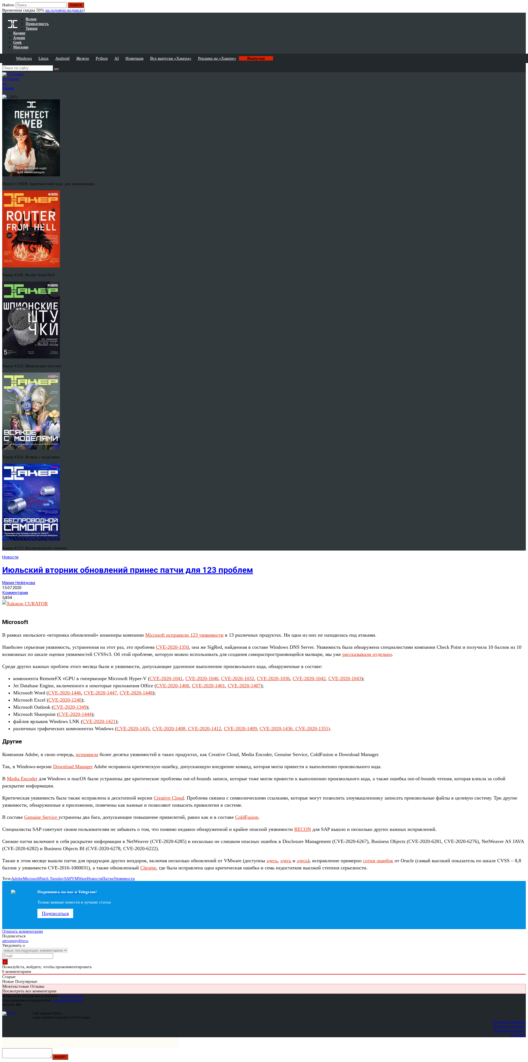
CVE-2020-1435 (133, 728)
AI (116, 58)
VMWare (79, 878)
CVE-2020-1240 (64, 700)
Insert (60, 1057)
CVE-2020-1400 (172, 685)
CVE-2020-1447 (100, 693)
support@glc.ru (71, 996)
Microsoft (31, 878)
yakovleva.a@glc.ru (67, 1000)
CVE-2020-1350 (172, 647)
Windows (24, 58)
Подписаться (55, 913)
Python (102, 58)
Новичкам (134, 58)
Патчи (108, 878)
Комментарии (15, 592)
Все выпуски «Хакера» (170, 58)
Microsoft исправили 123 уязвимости (184, 635)
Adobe (17, 878)
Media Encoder (22, 778)
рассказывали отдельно (367, 654)
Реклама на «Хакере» (217, 58)
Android (62, 58)
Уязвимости (124, 878)
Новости (10, 557)
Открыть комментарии (22, 931)
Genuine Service (41, 817)
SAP (68, 878)
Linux (43, 58)
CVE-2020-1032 (237, 678)
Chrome (148, 868)
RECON (302, 829)
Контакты (518, 1035)
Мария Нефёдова (18, 582)
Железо (82, 58)
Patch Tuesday (51, 878)
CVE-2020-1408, (170, 728)
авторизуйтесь (15, 940)
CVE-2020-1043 (344, 678)
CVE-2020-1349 (69, 707)
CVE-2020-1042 (309, 678)
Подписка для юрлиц (510, 1026)
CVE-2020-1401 (208, 685)
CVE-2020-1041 (166, 678)
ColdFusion (246, 817)
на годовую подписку (64, 10)
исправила (87, 754)
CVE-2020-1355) (312, 728)
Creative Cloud (169, 798)
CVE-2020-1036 (273, 678)
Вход (522, 8)
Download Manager (73, 766)
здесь (271, 860)
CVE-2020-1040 (201, 678)
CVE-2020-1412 (204, 728)
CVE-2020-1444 (75, 714)
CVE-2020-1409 (240, 728)
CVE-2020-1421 (99, 721)
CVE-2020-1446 (64, 693)
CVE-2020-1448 (136, 693)
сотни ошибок (378, 860)
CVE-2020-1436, (277, 728)
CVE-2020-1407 (244, 685)
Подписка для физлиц (509, 1022)
